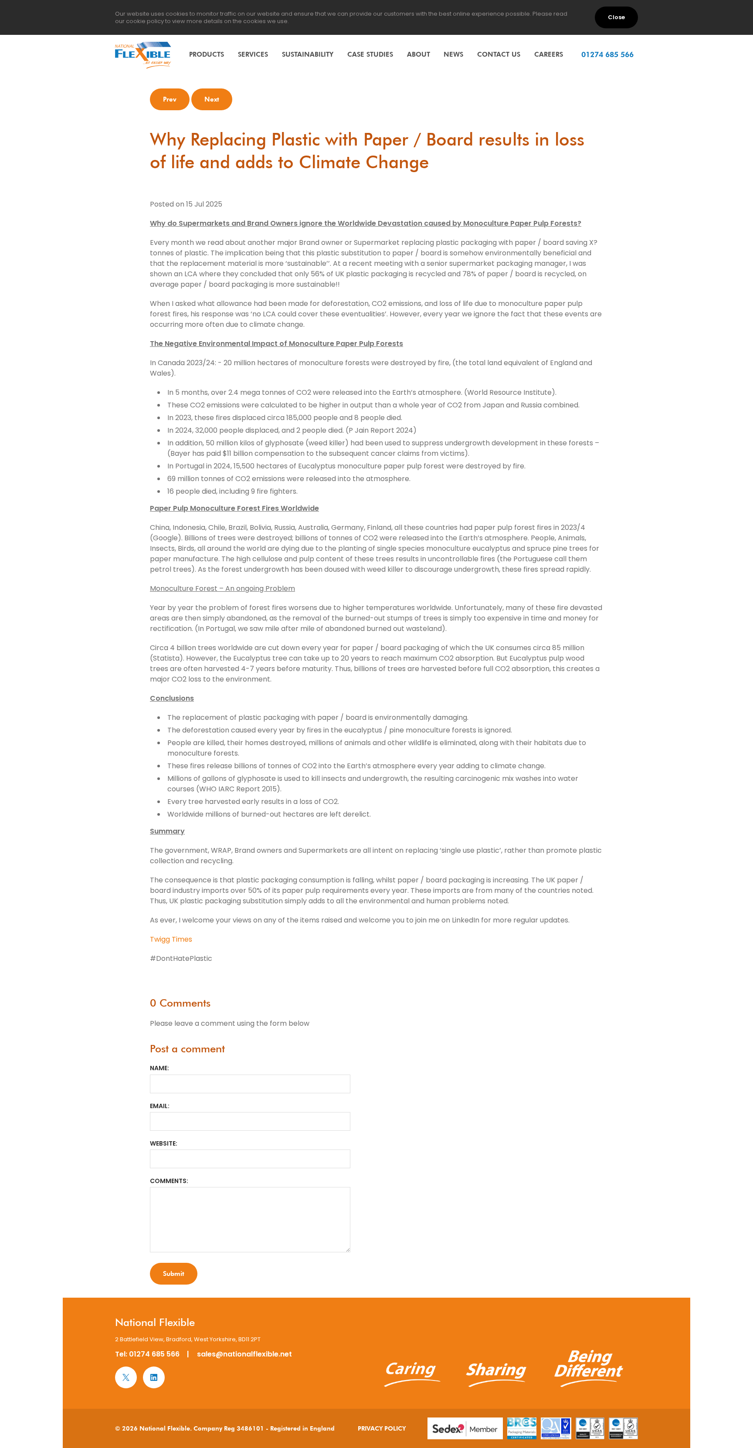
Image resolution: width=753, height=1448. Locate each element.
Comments (168, 1181)
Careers (548, 54)
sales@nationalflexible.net (244, 1354)
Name (158, 1068)
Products (206, 54)
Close (616, 17)
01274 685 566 (154, 1354)
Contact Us (498, 54)
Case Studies (370, 54)
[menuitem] (206, 54)
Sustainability (307, 54)
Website (163, 1143)
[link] (143, 55)
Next (211, 99)
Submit (173, 1273)
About (418, 54)
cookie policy (145, 21)
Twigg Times (171, 939)
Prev (169, 99)
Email (159, 1106)
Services (253, 54)
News (453, 54)
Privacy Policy (382, 1428)
